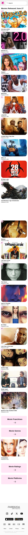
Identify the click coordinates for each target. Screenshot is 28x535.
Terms (23, 528)
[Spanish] (4, 524)
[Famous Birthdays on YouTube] (21, 513)
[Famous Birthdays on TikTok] (11, 513)
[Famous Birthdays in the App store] (9, 519)
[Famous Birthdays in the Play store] (19, 519)
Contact (10, 528)
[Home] (14, 507)
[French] (14, 524)
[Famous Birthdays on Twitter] (16, 513)
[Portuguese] (9, 524)
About (5, 528)
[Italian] (19, 524)
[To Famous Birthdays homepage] (2, 3)
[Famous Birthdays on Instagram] (6, 513)
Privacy (17, 528)
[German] (23, 524)
